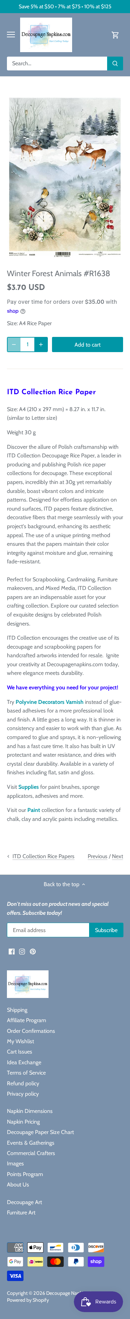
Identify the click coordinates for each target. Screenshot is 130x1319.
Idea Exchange (24, 1062)
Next (117, 856)
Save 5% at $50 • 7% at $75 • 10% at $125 (65, 6)
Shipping (17, 1010)
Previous (97, 856)
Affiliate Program (26, 1020)
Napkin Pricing (23, 1121)
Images (15, 1163)
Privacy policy (23, 1093)
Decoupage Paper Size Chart (40, 1132)
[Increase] (40, 344)
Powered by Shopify (28, 1300)
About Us (18, 1184)
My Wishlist (20, 1041)
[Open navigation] (11, 34)
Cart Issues (19, 1051)
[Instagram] (22, 951)
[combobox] (57, 63)
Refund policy (23, 1083)
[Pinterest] (33, 951)
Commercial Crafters (31, 1153)
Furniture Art (21, 1212)
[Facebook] (12, 951)
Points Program (25, 1174)
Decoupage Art (24, 1202)
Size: (12, 323)
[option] (65, 177)
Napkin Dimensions (30, 1111)
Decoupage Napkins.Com (72, 1293)
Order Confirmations (31, 1031)
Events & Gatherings (30, 1142)
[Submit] (115, 63)
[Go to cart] (115, 34)
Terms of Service (26, 1072)
